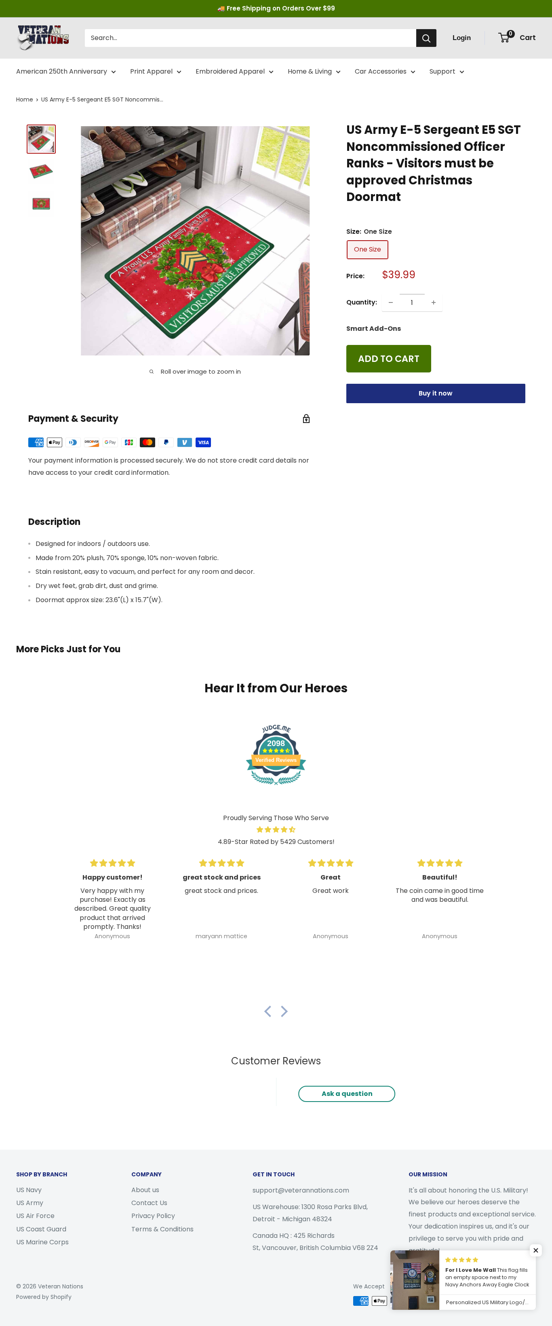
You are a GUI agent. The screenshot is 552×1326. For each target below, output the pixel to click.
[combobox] (250, 38)
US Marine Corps (42, 1242)
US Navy (29, 1190)
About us (145, 1190)
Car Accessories (381, 71)
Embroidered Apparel (230, 71)
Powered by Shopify (44, 1297)
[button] (270, 1011)
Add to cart (388, 358)
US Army (29, 1203)
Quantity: (361, 302)
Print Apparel (151, 71)
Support (442, 71)
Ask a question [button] (347, 1093)
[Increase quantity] (433, 302)
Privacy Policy (153, 1215)
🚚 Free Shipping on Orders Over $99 (276, 8)
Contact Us (149, 1203)
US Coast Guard (41, 1229)
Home (24, 99)
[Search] (426, 38)
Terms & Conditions (162, 1229)
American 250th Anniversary (61, 71)
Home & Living (310, 71)
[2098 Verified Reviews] (276, 786)
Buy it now (436, 393)
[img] (276, 830)
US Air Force (35, 1215)
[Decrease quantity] (390, 302)
